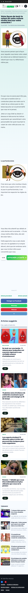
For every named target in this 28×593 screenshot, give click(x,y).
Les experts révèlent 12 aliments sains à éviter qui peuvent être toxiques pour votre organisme (13, 440)
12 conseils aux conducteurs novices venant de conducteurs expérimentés (18, 536)
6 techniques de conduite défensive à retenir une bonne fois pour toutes (19, 559)
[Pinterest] (3, 1)
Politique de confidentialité (17, 587)
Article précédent (6, 296)
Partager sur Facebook (14, 301)
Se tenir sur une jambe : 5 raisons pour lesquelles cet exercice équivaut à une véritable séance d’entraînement (13, 352)
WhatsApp (14, 305)
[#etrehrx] (19, 6)
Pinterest (14, 309)
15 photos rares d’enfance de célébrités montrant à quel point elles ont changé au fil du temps (13, 396)
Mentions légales (5, 587)
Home (2, 11)
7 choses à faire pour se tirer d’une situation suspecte (18, 512)
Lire (5, 368)
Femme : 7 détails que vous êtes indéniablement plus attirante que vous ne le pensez (13, 483)
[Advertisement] (14, 79)
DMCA (2, 590)
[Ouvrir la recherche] (22, 6)
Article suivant (22, 296)
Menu (25, 6)
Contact (7, 590)
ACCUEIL (3, 584)
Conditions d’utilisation (12, 584)
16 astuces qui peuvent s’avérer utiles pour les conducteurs (18, 548)
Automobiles (8, 11)
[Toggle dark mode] (16, 6)
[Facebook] (1, 1)
